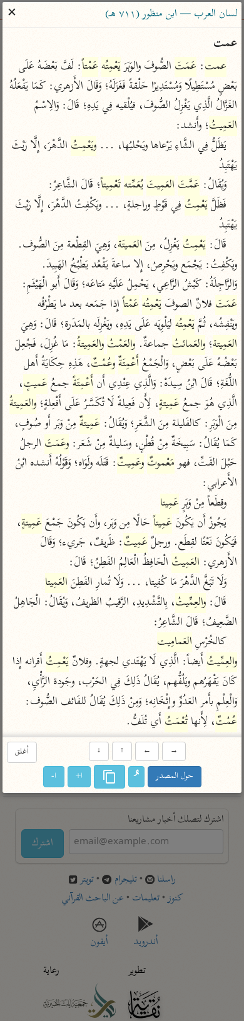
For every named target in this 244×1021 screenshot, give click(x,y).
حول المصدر (174, 777)
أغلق (22, 752)
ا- (53, 777)
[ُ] (136, 777)
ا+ (79, 777)
